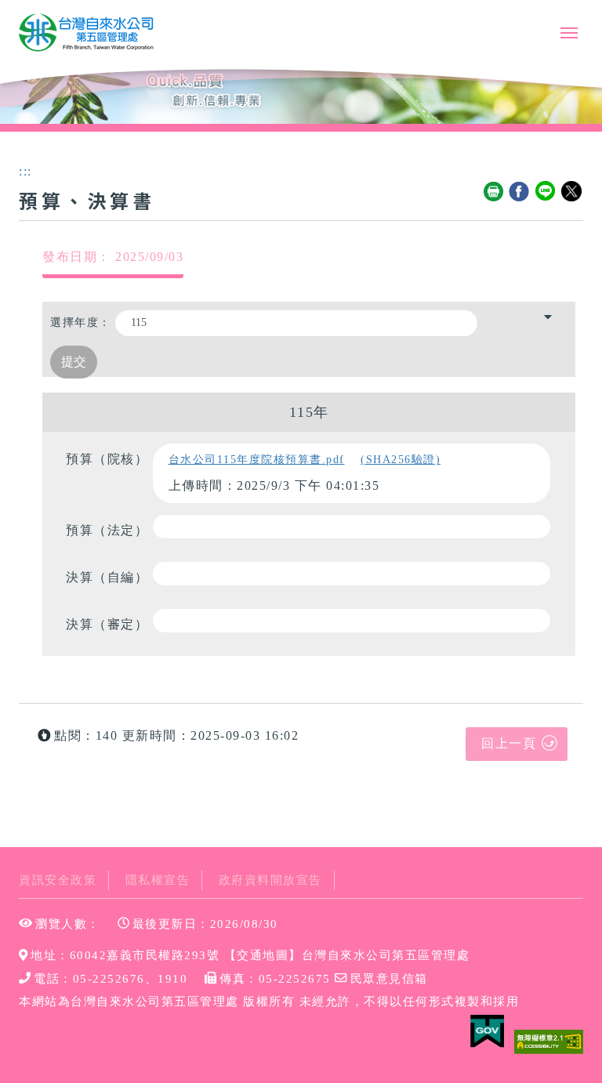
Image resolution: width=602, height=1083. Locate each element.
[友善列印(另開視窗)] (494, 192)
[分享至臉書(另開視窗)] (520, 192)
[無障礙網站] (548, 1040)
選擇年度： (80, 322)
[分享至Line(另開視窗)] (546, 192)
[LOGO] (87, 33)
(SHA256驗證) (401, 459)
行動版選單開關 (569, 36)
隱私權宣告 (157, 879)
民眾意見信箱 (388, 978)
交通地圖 (262, 955)
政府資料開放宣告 (270, 879)
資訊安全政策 (57, 879)
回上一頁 (508, 743)
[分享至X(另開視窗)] (572, 192)
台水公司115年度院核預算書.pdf (257, 459)
